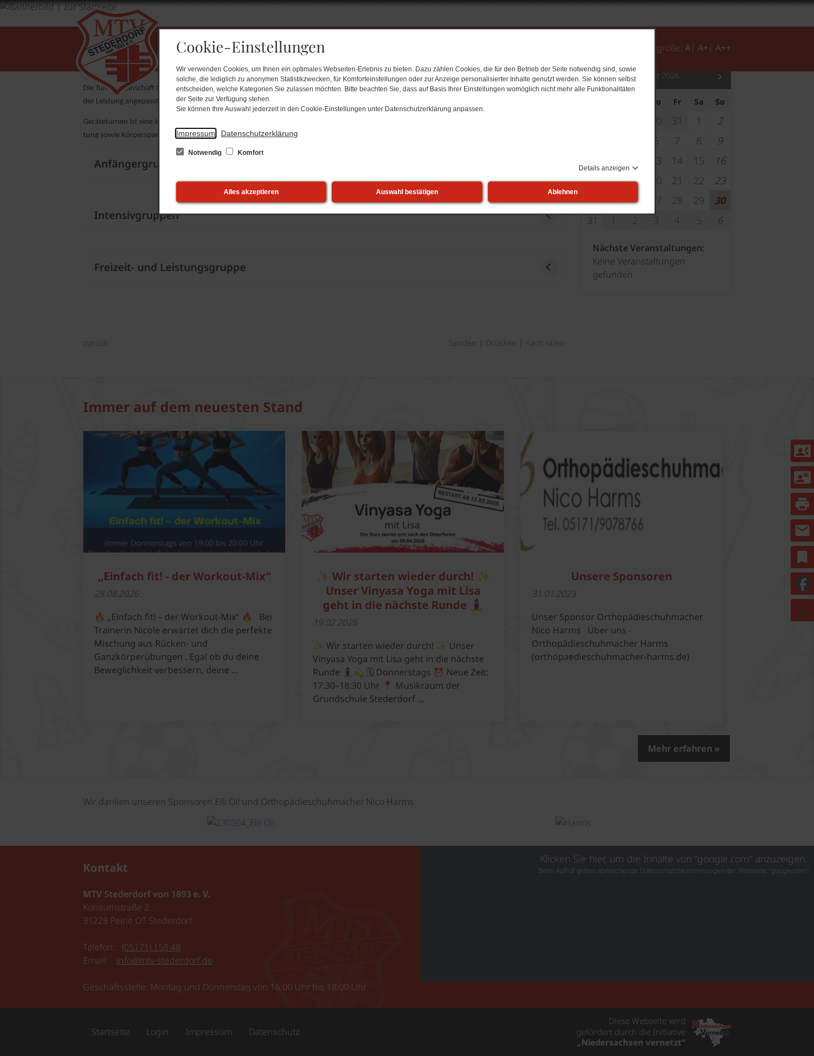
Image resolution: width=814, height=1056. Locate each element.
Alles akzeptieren (251, 192)
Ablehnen (563, 192)
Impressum (195, 133)
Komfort (250, 153)
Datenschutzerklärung (259, 133)
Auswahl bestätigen (407, 192)
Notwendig (205, 153)
